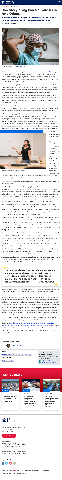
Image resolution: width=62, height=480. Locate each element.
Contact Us (9, 435)
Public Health (28, 354)
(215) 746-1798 (46, 361)
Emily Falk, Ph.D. (17, 345)
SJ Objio (14, 66)
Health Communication (7, 360)
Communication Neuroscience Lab (39, 72)
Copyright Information (32, 470)
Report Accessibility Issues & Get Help (13, 473)
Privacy (19, 470)
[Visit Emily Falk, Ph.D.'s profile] (8, 346)
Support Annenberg (8, 470)
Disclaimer (46, 470)
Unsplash (22, 66)
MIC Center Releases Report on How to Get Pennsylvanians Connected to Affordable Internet (51, 401)
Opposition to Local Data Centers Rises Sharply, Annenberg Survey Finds (10, 399)
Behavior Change (19, 354)
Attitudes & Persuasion (7, 354)
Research (6, 7)
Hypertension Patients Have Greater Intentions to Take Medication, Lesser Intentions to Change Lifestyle (30, 401)
